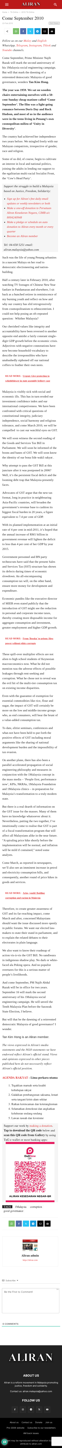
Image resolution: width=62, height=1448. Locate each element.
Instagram (35, 45)
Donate (38, 1422)
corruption (36, 1206)
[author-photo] (30, 1250)
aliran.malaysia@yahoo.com (37, 1391)
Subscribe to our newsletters (41, 1427)
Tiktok (47, 45)
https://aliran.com (30, 1260)
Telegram (22, 45)
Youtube (7, 50)
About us (14, 1422)
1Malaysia (20, 1206)
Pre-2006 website (15, 1427)
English (41, 40)
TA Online (14, 12)
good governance (13, 1210)
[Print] (52, 31)
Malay (27, 40)
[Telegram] (37, 31)
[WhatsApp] (16, 31)
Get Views (54, 23)
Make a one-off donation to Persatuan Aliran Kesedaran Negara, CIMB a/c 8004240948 (29, 212)
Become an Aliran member (22, 236)
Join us (48, 1422)
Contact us (27, 1422)
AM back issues (31, 1433)
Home (4, 12)
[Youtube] (47, 1409)
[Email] (45, 31)
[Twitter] (30, 31)
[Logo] (31, 1366)
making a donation (40, 1126)
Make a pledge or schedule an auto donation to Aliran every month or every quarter (30, 226)
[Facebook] (23, 31)
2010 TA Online (27, 12)
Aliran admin (30, 1255)
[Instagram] (23, 1409)
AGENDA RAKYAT (15, 1077)
